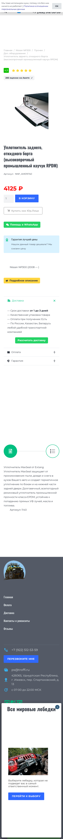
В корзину (27, 198)
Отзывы (8, 629)
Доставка (9, 613)
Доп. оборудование (15, 53)
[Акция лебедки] (31, 761)
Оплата (8, 605)
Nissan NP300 (23, 50)
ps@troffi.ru (20, 670)
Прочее (38, 50)
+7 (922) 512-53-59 (24, 650)
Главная (8, 50)
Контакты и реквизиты (17, 621)
